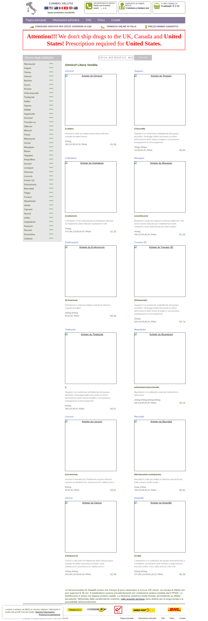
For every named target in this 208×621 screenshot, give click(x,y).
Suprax (27, 105)
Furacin (28, 197)
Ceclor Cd (29, 180)
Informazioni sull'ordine (66, 20)
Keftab (27, 109)
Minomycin (29, 138)
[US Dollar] (51, 8)
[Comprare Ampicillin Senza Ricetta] (160, 526)
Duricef (27, 163)
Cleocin (69, 498)
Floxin (27, 134)
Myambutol (140, 329)
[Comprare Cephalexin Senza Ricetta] (91, 187)
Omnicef (69, 71)
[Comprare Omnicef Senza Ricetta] (91, 100)
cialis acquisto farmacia (133, 599)
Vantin (27, 205)
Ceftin (27, 217)
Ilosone (28, 89)
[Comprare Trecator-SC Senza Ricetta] (160, 271)
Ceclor (27, 143)
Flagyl (27, 192)
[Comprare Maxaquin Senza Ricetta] (160, 187)
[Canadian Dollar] (61, 8)
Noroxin (28, 230)
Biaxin (27, 151)
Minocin (28, 130)
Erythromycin (71, 242)
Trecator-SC (140, 242)
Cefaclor (28, 238)
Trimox (27, 72)
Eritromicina (30, 184)
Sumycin (28, 226)
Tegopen (138, 71)
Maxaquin (139, 158)
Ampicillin (139, 498)
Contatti (115, 20)
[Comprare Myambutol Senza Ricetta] (160, 358)
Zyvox (27, 84)
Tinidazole (70, 329)
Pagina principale (36, 20)
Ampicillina (29, 159)
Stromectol (29, 64)
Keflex (27, 101)
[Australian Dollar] (76, 8)
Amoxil (27, 213)
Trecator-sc (30, 122)
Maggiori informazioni (45, 612)
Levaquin (28, 167)
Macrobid (139, 416)
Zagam (27, 68)
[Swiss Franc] (66, 8)
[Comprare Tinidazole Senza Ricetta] (91, 358)
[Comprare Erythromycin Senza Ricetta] (91, 271)
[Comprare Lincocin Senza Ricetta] (91, 445)
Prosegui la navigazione (49, 615)
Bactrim (28, 80)
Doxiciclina (29, 234)
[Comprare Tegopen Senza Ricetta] (160, 100)
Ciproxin (28, 209)
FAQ (88, 20)
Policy (101, 20)
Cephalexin (71, 158)
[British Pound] (71, 8)
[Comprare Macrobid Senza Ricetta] (160, 445)
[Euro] (46, 8)
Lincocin (69, 416)
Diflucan (28, 126)
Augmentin (29, 114)
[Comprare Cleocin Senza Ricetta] (91, 526)
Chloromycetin (31, 93)
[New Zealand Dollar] (56, 8)
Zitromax (28, 172)
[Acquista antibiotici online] (30, 8)
